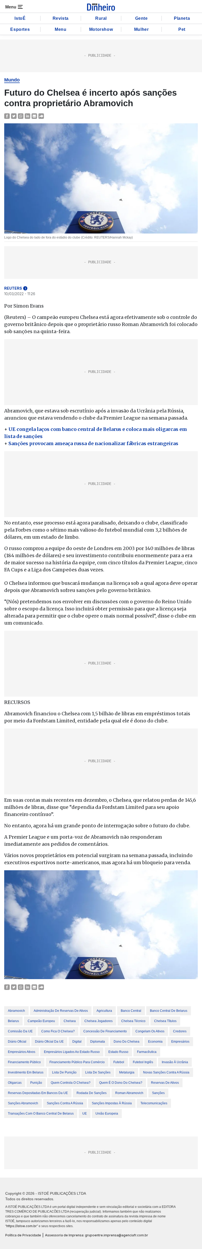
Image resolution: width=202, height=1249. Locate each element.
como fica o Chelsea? (58, 1031)
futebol (118, 1062)
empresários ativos (21, 1052)
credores (179, 1031)
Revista (61, 18)
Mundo (12, 79)
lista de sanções (97, 1072)
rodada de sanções (92, 1093)
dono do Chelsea (126, 1041)
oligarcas (15, 1083)
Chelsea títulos (165, 1021)
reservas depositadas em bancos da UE (38, 1093)
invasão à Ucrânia (175, 1062)
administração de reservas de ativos (61, 1011)
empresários (180, 1041)
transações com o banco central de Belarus (41, 1113)
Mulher (141, 29)
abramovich (16, 1011)
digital (77, 1041)
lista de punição (64, 1072)
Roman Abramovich (129, 1093)
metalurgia (126, 1072)
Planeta (182, 18)
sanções (158, 1093)
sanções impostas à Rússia (112, 1103)
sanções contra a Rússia (65, 1103)
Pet (181, 29)
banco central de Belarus (168, 1011)
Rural (101, 18)
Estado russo (118, 1052)
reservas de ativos (165, 1083)
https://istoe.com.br (21, 1226)
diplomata (97, 1041)
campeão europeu (41, 1021)
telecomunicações (153, 1103)
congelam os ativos (149, 1031)
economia (155, 1041)
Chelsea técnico (133, 1021)
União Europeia (106, 1113)
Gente (141, 18)
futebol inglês (143, 1062)
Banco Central (131, 1011)
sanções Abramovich (23, 1103)
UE (84, 1113)
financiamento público (24, 1062)
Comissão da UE (20, 1031)
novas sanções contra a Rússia (166, 1072)
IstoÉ (20, 18)
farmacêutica (146, 1052)
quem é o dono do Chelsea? (120, 1083)
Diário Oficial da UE (49, 1041)
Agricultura (104, 1011)
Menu (60, 29)
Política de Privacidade (23, 1235)
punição (36, 1083)
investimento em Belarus (25, 1072)
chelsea (70, 1021)
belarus (13, 1021)
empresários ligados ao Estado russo (72, 1052)
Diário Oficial (17, 1041)
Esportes (20, 29)
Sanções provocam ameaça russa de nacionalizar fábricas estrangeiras (93, 443)
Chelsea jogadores (98, 1021)
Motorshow (101, 29)
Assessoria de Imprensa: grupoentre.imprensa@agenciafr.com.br (96, 1235)
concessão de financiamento (105, 1031)
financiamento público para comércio (77, 1062)
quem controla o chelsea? (70, 1083)
